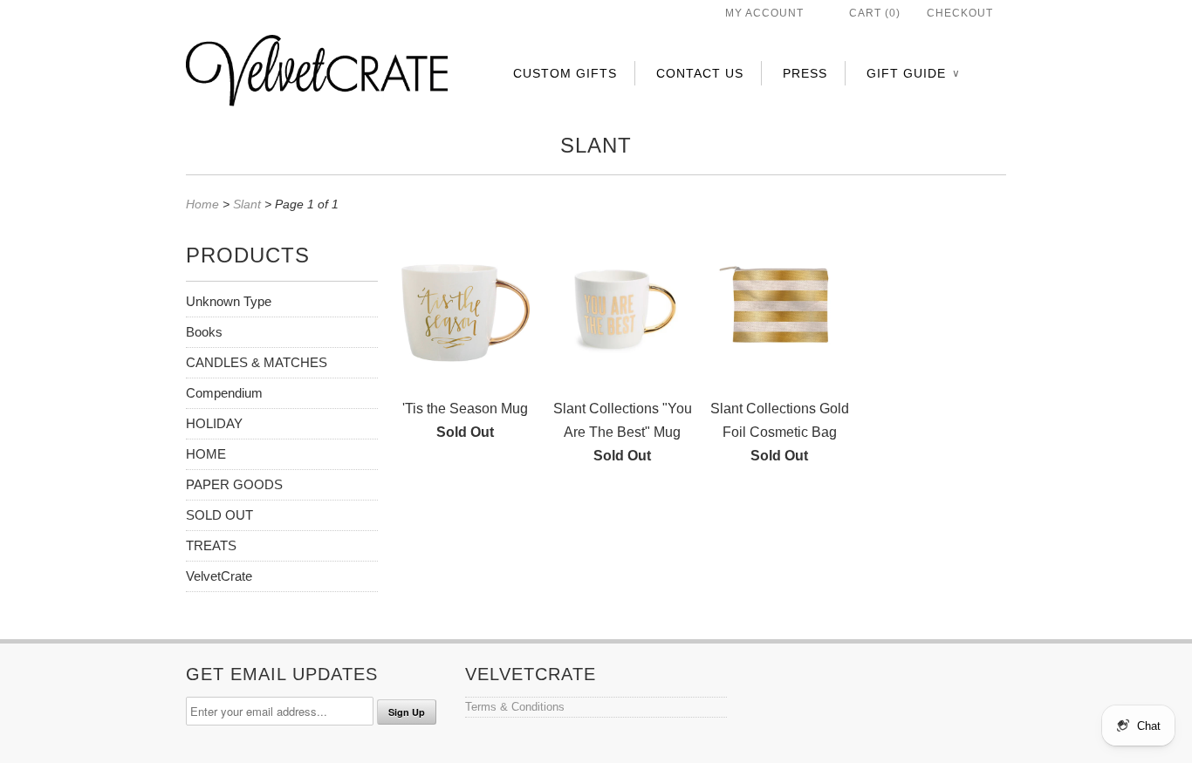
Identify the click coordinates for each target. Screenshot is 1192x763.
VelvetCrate (219, 576)
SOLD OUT (219, 515)
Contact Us (699, 73)
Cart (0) (875, 13)
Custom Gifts (565, 73)
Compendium (224, 392)
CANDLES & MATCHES (256, 362)
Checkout (960, 13)
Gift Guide (913, 73)
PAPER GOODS (234, 484)
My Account (764, 13)
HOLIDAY (214, 423)
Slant (596, 145)
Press (805, 73)
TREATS (211, 545)
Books (204, 331)
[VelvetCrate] (317, 74)
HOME (206, 453)
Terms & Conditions (515, 706)
